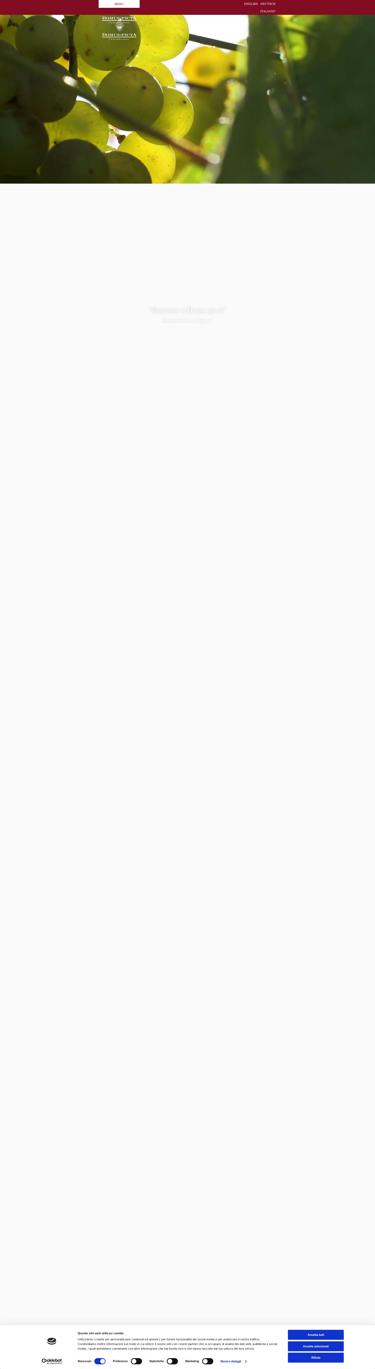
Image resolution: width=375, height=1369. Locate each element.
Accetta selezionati (316, 1346)
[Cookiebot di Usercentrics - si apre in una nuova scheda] (52, 1361)
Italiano (267, 11)
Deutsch (268, 4)
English (251, 4)
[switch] (136, 1361)
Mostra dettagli (231, 1361)
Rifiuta (315, 1357)
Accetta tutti (316, 1334)
